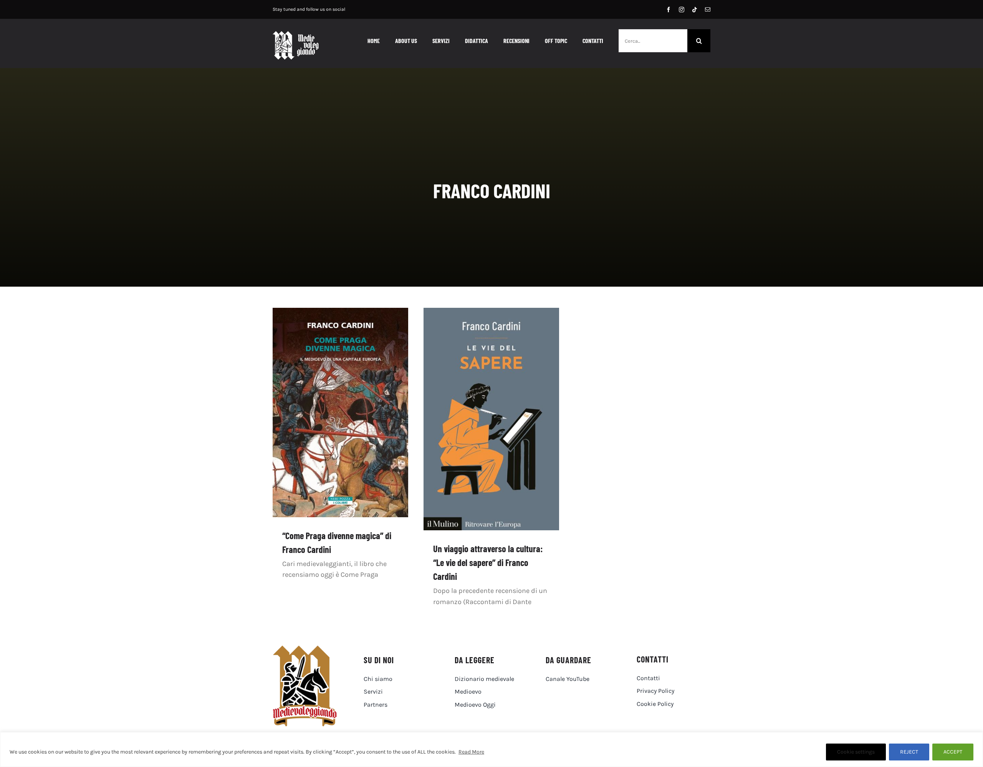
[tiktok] (694, 9)
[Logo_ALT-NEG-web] (296, 34)
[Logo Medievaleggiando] (305, 649)
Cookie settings (856, 752)
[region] (491, 749)
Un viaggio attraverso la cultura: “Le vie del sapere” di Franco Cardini (488, 562)
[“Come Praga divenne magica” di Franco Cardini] (340, 412)
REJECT (909, 752)
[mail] (707, 9)
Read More (471, 752)
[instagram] (681, 9)
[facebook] (668, 9)
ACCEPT (952, 752)
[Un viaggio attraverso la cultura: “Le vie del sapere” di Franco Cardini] (491, 419)
